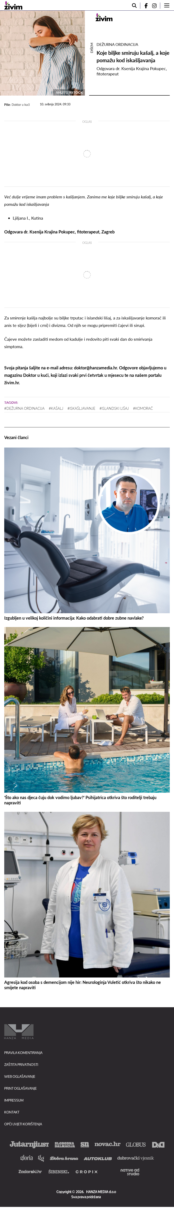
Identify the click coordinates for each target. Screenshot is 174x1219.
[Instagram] (156, 6)
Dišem (91, 48)
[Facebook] (144, 6)
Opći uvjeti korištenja (23, 1123)
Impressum (14, 1100)
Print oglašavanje (20, 1088)
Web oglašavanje (19, 1076)
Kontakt (11, 1112)
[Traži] (134, 6)
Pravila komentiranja (23, 1052)
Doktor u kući (21, 104)
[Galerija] (42, 53)
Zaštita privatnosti (21, 1064)
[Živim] (13, 5)
